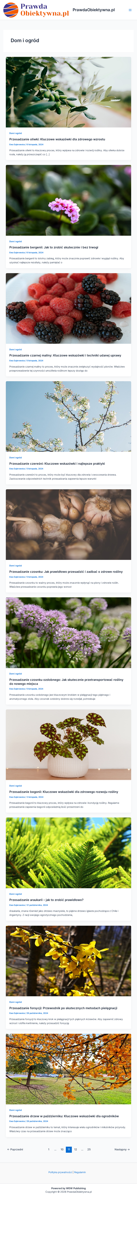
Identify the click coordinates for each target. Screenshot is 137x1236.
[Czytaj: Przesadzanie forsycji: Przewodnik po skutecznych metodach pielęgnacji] (68, 960)
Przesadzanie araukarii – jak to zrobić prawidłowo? (46, 900)
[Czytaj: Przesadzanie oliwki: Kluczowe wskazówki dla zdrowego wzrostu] (68, 92)
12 (75, 1149)
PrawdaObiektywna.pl (94, 9)
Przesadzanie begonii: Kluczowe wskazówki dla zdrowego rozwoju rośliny (63, 792)
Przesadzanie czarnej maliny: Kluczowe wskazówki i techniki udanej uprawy (65, 355)
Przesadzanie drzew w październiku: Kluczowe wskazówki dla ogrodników (64, 1116)
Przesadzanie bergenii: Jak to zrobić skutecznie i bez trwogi (53, 247)
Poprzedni (15, 1149)
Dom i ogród (15, 133)
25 (89, 1149)
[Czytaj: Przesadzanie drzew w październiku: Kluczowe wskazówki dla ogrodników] (68, 1068)
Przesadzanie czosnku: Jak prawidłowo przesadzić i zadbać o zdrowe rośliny (66, 571)
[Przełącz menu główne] (130, 10)
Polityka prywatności (60, 1172)
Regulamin (80, 1172)
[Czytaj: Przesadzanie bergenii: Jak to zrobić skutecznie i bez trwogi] (68, 200)
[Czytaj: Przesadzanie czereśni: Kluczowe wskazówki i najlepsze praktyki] (68, 416)
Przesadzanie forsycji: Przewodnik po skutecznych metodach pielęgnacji (63, 1008)
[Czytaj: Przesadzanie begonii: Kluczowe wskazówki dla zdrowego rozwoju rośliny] (68, 744)
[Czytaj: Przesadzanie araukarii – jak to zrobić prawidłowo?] (68, 852)
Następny (122, 1149)
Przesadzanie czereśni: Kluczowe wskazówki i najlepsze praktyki (57, 463)
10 (62, 1149)
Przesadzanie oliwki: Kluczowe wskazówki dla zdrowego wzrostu (57, 139)
